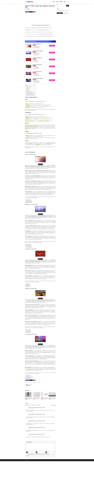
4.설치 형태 (27, 89)
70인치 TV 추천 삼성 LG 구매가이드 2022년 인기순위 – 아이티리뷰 (36, 407)
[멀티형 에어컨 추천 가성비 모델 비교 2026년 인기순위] (44, 392)
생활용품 (61, 1)
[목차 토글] (34, 85)
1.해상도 (27, 87)
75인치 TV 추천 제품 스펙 (28, 91)
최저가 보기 (52, 45)
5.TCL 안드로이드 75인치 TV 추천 (30, 95)
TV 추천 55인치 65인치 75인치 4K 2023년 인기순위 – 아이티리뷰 (36, 434)
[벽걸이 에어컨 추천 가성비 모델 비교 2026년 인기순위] (52, 392)
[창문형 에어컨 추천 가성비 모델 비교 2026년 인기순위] (28, 392)
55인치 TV (29, 34)
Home (25, 4)
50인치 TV (32, 34)
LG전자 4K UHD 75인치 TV (37, 57)
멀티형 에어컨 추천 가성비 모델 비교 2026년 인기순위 (44, 399)
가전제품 (64, 1)
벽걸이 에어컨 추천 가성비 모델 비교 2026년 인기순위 (52, 399)
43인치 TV (35, 34)
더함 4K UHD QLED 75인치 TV (38, 78)
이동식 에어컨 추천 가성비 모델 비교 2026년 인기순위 (36, 399)
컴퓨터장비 (57, 1)
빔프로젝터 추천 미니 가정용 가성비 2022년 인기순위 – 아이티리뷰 (36, 427)
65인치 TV (26, 34)
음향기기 (53, 1)
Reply (54, 407)
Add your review (53, 405)
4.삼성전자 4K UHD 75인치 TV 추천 (30, 94)
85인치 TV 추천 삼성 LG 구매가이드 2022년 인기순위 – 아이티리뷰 (36, 414)
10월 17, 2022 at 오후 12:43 (31, 408)
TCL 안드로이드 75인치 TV (37, 71)
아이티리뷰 (30, 384)
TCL (34, 345)
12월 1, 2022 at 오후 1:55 (30, 428)
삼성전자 (34, 299)
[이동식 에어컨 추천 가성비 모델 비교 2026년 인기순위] (36, 392)
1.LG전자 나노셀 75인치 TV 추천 (30, 92)
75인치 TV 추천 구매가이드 (28, 86)
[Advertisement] (40, 19)
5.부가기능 (27, 90)
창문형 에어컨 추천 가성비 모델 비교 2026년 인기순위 (28, 399)
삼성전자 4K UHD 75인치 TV (37, 64)
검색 (57, 4)
